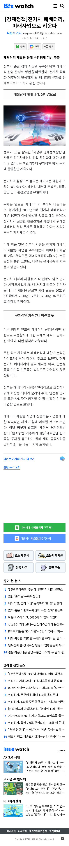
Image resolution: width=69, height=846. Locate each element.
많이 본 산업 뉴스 (14, 665)
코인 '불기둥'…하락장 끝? (24, 596)
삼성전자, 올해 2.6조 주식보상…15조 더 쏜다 (36, 722)
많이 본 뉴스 (12, 580)
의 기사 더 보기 (19, 459)
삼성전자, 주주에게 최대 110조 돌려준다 (33, 694)
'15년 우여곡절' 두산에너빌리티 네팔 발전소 (35, 589)
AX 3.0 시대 (11, 757)
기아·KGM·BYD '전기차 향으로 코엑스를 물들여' (37, 715)
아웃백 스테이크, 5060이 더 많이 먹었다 (33, 617)
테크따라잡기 (12, 801)
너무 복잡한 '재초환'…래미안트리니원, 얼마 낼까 (38, 638)
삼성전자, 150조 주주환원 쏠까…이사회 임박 (36, 701)
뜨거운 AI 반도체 (14, 779)
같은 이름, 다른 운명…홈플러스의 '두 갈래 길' (36, 652)
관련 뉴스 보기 (11, 467)
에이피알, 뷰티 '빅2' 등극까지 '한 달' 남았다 (35, 603)
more (62, 750)
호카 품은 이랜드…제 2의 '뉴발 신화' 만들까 (35, 610)
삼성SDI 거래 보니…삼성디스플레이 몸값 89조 (37, 624)
